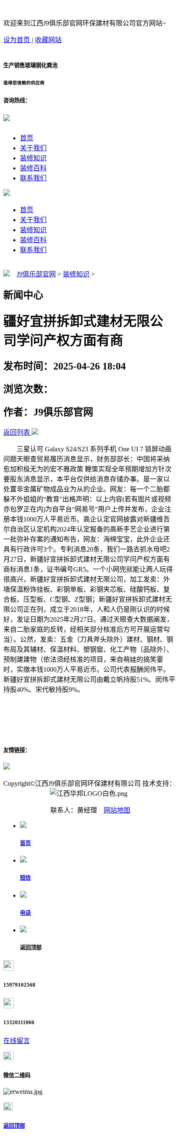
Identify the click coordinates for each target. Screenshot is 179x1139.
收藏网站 (48, 39)
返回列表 (16, 432)
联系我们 (33, 178)
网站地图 (117, 810)
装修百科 (33, 168)
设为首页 (17, 39)
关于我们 (33, 148)
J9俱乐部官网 (36, 274)
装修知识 (33, 158)
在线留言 (16, 1040)
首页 (26, 138)
